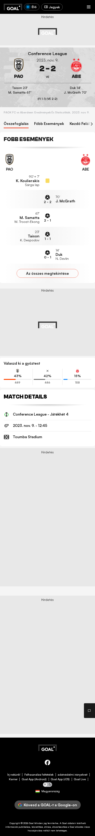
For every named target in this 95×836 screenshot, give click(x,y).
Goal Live (80, 779)
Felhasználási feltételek (38, 774)
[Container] (19, 68)
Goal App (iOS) (60, 779)
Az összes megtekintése (47, 273)
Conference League (47, 53)
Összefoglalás (16, 123)
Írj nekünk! (13, 774)
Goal (31, 823)
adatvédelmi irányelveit (72, 774)
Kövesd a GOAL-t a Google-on (50, 805)
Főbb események (49, 123)
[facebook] (47, 763)
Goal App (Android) (34, 779)
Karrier (13, 779)
